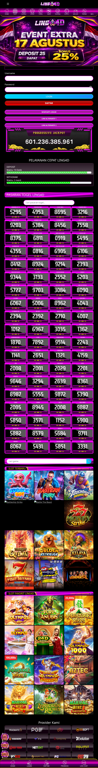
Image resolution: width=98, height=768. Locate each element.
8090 (82, 299)
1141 (15, 364)
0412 (15, 273)
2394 (15, 325)
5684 (60, 443)
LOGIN (49, 106)
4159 (82, 364)
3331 (82, 456)
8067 (15, 456)
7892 (37, 351)
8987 (15, 403)
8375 (15, 247)
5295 (15, 221)
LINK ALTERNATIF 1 (49, 128)
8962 (60, 312)
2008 (15, 378)
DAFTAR (49, 112)
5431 (38, 456)
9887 (82, 416)
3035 (60, 338)
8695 (60, 221)
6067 (15, 312)
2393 (82, 273)
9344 (15, 286)
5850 (15, 430)
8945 (38, 416)
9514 (60, 351)
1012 (15, 338)
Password (9, 94)
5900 (82, 430)
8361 (82, 390)
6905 (60, 260)
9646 (15, 390)
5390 (82, 403)
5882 (15, 443)
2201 (82, 378)
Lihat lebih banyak (80, 478)
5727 (15, 299)
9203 (15, 234)
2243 (82, 351)
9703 (37, 299)
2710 (60, 325)
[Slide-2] (51, 62)
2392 (37, 325)
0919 (60, 247)
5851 (60, 456)
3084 (60, 299)
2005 (15, 416)
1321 (60, 364)
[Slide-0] (42, 62)
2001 (38, 378)
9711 (82, 443)
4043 (82, 312)
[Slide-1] (47, 62)
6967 (38, 338)
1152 (60, 430)
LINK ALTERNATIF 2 (49, 135)
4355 (15, 260)
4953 (38, 221)
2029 (60, 378)
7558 (82, 234)
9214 (60, 273)
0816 (38, 260)
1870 (15, 351)
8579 (38, 443)
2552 (60, 286)
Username (10, 82)
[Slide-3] (56, 62)
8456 (60, 234)
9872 (60, 403)
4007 (82, 325)
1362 (82, 338)
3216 (82, 221)
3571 (38, 430)
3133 (38, 286)
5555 (38, 403)
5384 (38, 234)
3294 (37, 390)
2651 (38, 364)
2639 (60, 390)
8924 (38, 273)
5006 (38, 312)
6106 (82, 260)
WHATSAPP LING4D (49, 121)
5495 (82, 247)
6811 (38, 247)
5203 (82, 286)
